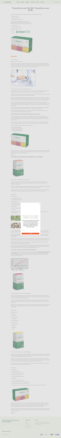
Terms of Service (28, 425)
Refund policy (27, 427)
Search (26, 422)
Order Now (13, 154)
